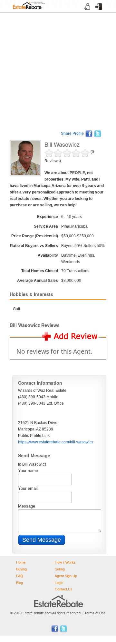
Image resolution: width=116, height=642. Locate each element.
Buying (21, 569)
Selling (60, 569)
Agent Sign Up (66, 576)
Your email (28, 488)
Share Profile (72, 133)
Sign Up (85, 12)
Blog (19, 583)
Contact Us (63, 589)
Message (26, 506)
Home (20, 562)
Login (97, 12)
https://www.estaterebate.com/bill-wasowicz (55, 442)
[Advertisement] (58, 71)
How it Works (65, 562)
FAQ (19, 576)
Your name (28, 470)
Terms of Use (95, 613)
